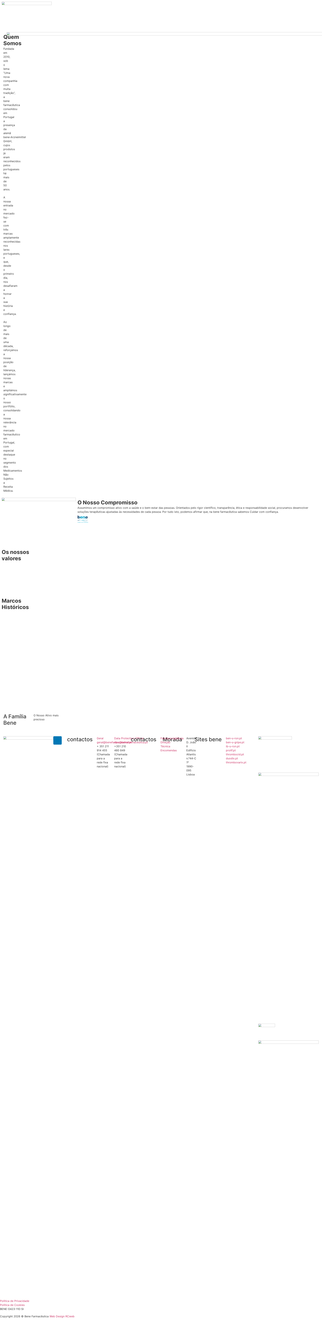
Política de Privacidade (14, 1301)
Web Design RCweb (61, 1316)
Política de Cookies (12, 1305)
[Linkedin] (57, 740)
